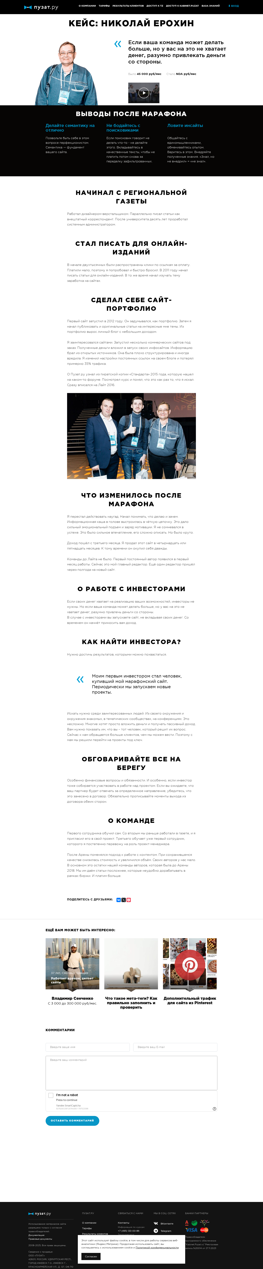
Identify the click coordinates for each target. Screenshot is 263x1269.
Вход (235, 5)
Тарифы (104, 5)
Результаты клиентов (128, 5)
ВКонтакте (167, 1223)
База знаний (211, 5)
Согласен (91, 1256)
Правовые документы (40, 1239)
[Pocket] (128, 899)
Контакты (123, 1222)
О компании (87, 5)
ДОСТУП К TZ (155, 5)
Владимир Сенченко (72, 998)
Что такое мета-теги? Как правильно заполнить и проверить (131, 1003)
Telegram (166, 1231)
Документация (36, 1235)
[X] (123, 899)
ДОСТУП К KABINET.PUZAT (182, 5)
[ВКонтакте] (118, 899)
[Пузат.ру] (41, 8)
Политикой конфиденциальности (157, 1247)
